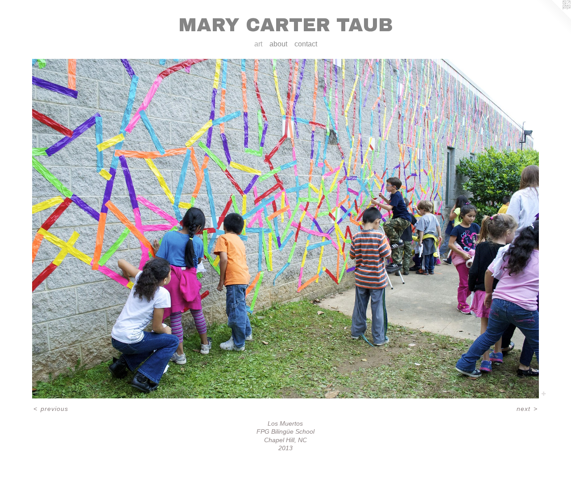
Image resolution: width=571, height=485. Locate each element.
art (258, 44)
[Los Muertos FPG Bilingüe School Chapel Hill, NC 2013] (285, 228)
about (278, 44)
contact (305, 44)
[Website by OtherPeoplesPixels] (553, 18)
